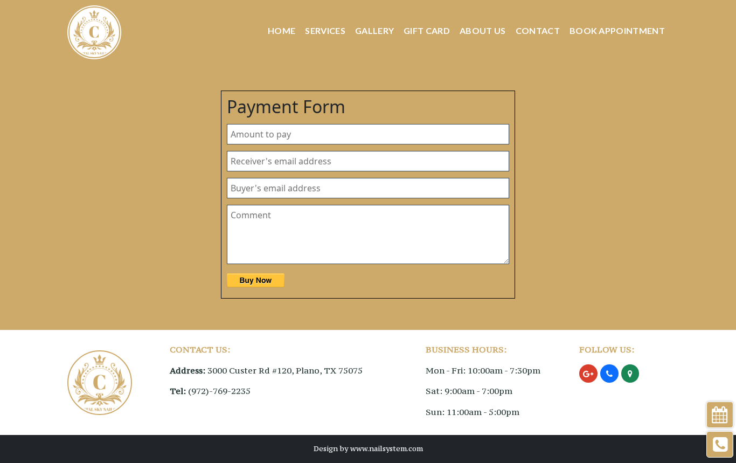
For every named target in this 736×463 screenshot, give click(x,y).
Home (281, 30)
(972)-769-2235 (219, 390)
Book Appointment (617, 30)
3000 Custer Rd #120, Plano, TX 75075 (285, 370)
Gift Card (427, 30)
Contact (538, 30)
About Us (483, 30)
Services (325, 30)
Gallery (374, 30)
